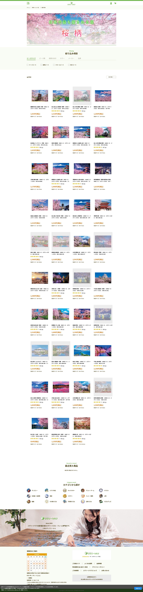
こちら (38, 575)
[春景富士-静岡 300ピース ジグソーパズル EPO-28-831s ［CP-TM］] (103, 96)
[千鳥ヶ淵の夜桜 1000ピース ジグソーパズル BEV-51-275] (103, 351)
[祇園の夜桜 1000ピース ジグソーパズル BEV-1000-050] (82, 314)
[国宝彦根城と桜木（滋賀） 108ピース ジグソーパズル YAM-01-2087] (61, 423)
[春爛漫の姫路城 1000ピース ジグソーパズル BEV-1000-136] (61, 241)
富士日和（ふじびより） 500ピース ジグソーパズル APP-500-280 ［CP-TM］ (40, 363)
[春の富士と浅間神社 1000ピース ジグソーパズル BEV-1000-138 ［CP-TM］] (82, 205)
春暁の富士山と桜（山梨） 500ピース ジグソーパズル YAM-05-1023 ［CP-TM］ (40, 290)
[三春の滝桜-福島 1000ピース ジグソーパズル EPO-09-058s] (40, 168)
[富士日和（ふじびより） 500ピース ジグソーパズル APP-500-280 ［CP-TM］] (40, 351)
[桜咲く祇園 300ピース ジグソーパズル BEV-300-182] (40, 241)
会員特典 (99, 563)
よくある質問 (88, 563)
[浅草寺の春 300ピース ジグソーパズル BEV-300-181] (103, 205)
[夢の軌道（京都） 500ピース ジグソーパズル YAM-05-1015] (103, 241)
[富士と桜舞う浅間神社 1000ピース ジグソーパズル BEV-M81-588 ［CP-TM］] (40, 387)
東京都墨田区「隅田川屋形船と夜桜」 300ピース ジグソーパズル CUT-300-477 (103, 181)
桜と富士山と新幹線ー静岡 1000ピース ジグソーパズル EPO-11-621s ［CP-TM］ (61, 108)
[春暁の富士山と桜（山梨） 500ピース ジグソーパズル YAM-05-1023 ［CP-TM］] (40, 278)
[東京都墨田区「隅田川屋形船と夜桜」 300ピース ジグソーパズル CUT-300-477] (103, 168)
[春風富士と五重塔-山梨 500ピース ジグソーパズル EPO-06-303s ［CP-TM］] (82, 132)
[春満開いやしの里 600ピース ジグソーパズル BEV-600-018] (61, 314)
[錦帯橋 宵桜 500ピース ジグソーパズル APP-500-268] (103, 314)
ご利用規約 (75, 570)
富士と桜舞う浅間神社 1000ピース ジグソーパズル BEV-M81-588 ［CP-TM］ (40, 399)
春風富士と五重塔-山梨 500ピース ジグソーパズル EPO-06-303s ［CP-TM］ (82, 144)
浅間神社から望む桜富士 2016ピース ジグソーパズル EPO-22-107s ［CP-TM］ (82, 181)
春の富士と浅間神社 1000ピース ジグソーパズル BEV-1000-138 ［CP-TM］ (82, 217)
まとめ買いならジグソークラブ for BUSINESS (92, 579)
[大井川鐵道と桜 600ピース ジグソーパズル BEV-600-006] (82, 387)
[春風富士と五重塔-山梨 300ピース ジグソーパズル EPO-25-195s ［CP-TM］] (61, 168)
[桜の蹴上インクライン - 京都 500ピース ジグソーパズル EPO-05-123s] (40, 132)
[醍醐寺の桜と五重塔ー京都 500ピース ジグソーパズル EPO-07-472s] (40, 96)
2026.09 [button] (46, 554)
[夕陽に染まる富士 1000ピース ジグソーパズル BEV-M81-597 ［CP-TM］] (61, 387)
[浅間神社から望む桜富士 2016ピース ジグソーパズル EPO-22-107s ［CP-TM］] (82, 168)
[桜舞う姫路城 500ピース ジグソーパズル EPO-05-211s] (61, 132)
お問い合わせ (105, 570)
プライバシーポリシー (98, 567)
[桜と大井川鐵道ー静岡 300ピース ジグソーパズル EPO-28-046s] (82, 96)
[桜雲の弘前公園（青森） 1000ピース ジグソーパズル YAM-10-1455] (40, 314)
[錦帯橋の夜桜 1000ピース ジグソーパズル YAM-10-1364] (82, 278)
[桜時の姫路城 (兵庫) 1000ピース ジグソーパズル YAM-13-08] (103, 387)
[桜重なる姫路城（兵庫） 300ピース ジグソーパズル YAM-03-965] (40, 205)
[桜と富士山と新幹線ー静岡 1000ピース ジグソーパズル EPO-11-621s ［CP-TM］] (61, 96)
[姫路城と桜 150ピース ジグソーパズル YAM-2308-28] (82, 423)
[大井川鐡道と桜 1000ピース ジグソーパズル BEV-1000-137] (82, 241)
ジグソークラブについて (90, 570)
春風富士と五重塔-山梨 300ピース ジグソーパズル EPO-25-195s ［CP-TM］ (61, 181)
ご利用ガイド (76, 563)
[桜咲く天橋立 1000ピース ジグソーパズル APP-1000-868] (82, 351)
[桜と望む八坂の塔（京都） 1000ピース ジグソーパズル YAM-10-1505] (61, 205)
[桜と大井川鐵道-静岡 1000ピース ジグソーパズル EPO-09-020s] (103, 132)
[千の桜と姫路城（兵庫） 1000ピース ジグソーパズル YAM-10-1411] (103, 278)
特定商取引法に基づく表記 (80, 567)
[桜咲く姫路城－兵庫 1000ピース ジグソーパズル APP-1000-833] (61, 351)
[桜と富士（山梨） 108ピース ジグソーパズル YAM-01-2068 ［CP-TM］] (40, 423)
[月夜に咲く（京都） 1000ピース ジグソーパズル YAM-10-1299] (61, 278)
